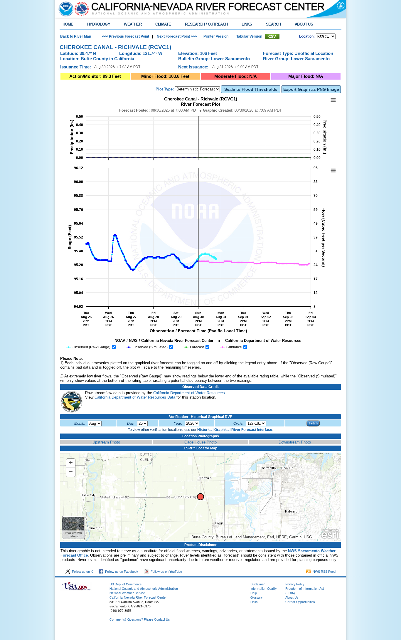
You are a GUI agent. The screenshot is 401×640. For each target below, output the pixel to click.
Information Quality (263, 588)
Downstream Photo (295, 442)
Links (253, 601)
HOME (68, 24)
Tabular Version (249, 36)
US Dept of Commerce (125, 584)
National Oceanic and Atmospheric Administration (143, 588)
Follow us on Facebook (120, 571)
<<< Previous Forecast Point (125, 36)
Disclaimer (257, 584)
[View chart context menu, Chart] (333, 171)
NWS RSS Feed (323, 571)
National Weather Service (127, 593)
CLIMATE (163, 24)
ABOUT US (304, 24)
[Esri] (329, 534)
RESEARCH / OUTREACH (206, 24)
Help (253, 593)
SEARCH (273, 24)
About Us (291, 597)
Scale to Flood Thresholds (250, 89)
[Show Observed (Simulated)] (147, 347)
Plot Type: (165, 89)
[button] (73, 527)
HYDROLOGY (98, 24)
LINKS (247, 24)
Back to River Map (75, 36)
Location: (307, 36)
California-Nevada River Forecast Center (138, 597)
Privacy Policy (294, 584)
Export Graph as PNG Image (311, 89)
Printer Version (215, 36)
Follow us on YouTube (165, 571)
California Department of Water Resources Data (135, 397)
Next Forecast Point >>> (176, 36)
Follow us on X (81, 571)
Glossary (256, 597)
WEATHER (132, 24)
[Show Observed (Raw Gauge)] (88, 347)
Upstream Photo (106, 442)
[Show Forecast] (194, 347)
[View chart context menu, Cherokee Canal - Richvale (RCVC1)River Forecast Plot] (333, 100)
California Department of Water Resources (189, 393)
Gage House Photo (200, 442)
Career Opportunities (300, 601)
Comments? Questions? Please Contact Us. (140, 619)
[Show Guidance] (231, 347)
